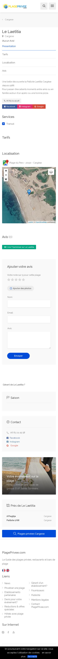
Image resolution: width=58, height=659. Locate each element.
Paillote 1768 (13, 520)
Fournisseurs (37, 590)
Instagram (26, 106)
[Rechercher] (43, 6)
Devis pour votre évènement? (13, 601)
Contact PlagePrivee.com (40, 605)
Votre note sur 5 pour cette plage (24, 275)
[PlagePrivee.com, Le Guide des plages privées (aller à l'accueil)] (14, 5)
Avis (4, 70)
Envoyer (18, 356)
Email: (10, 312)
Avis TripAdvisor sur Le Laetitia (20, 247)
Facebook (10, 106)
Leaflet (30, 222)
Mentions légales (40, 599)
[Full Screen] (6, 179)
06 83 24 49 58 (12, 101)
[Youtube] (13, 632)
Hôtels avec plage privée (13, 615)
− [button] (6, 175)
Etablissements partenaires (12, 593)
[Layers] (51, 172)
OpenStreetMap (41, 222)
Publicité (35, 595)
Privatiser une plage (14, 588)
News (7, 583)
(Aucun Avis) (8, 41)
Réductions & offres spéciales (14, 608)
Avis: (9, 328)
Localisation (8, 62)
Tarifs (5, 54)
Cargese (9, 36)
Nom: (10, 297)
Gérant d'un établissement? (39, 584)
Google (40, 106)
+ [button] (6, 170)
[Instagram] (3, 632)
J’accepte (32, 656)
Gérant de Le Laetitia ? (14, 384)
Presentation (9, 46)
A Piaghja (11, 516)
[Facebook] (8, 632)
